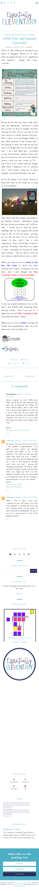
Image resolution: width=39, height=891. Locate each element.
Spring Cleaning (19, 642)
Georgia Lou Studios (14, 884)
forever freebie (10, 35)
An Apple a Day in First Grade (17, 430)
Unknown (10, 440)
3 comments (29, 47)
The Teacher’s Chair (14, 484)
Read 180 (25, 804)
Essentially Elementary (22, 883)
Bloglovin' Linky (11, 829)
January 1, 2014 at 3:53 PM (26, 440)
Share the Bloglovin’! (14, 486)
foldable (7, 814)
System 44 (7, 807)
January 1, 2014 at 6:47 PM (26, 497)
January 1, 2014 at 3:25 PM (18, 395)
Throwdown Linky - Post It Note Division (19, 639)
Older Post (30, 376)
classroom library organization (16, 811)
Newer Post (8, 376)
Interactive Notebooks (12, 804)
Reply (8, 433)
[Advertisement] (19, 703)
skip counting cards (26, 35)
